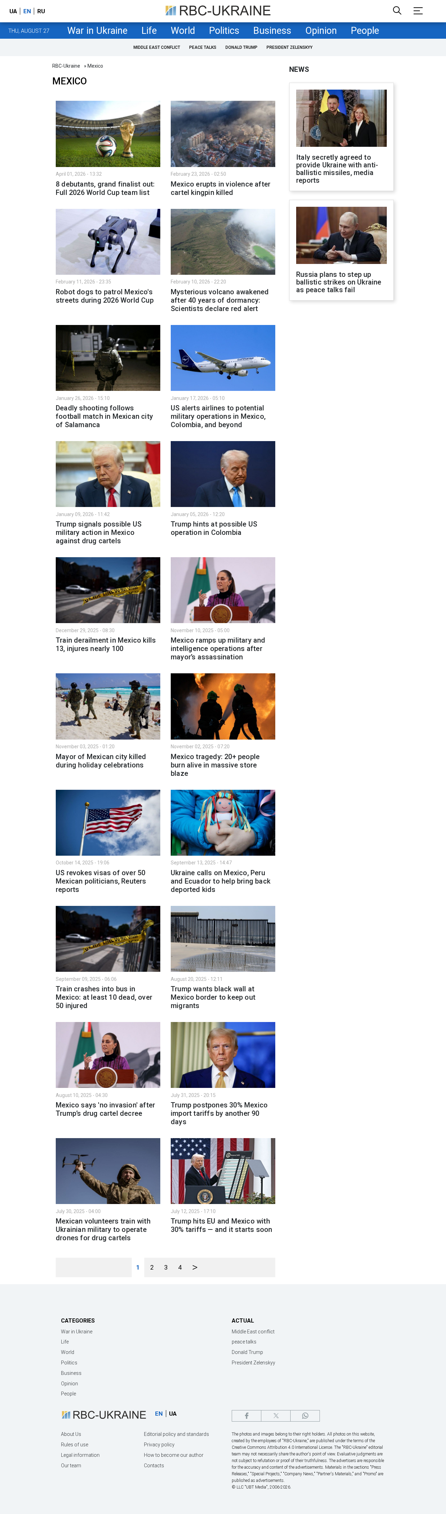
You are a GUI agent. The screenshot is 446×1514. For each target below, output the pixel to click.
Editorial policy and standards (176, 1434)
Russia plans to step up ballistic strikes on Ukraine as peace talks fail (339, 282)
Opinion (321, 30)
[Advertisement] (341, 420)
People (365, 30)
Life (149, 30)
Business (272, 30)
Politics (224, 30)
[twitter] (276, 1416)
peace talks (202, 47)
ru (41, 11)
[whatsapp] (305, 1416)
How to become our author (173, 1455)
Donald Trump (241, 47)
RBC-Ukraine (66, 66)
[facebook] (246, 1416)
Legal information (80, 1455)
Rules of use (74, 1444)
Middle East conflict (156, 47)
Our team (71, 1465)
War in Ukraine (97, 30)
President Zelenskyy (290, 47)
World (183, 30)
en (27, 11)
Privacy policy (159, 1444)
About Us (71, 1434)
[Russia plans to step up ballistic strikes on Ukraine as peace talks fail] (341, 236)
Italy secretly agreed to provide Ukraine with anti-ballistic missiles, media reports (337, 168)
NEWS (299, 69)
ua (13, 11)
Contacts (154, 1465)
